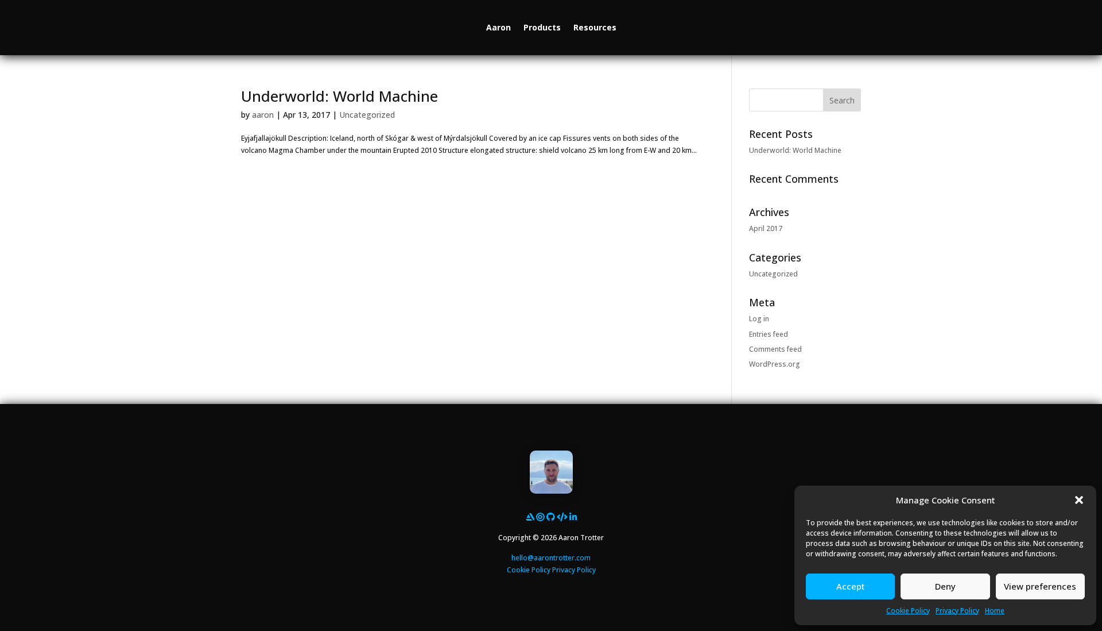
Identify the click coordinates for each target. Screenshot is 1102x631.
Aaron (498, 27)
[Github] (550, 516)
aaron (263, 114)
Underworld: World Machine (339, 96)
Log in (759, 319)
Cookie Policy (908, 610)
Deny (945, 586)
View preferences (1040, 586)
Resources (594, 27)
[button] (1079, 500)
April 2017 (765, 228)
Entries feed (768, 334)
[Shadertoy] (540, 516)
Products (542, 27)
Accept (850, 586)
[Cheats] (562, 516)
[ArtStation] (530, 516)
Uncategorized (367, 114)
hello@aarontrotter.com (551, 558)
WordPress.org (774, 364)
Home (994, 610)
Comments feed (775, 349)
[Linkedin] (573, 516)
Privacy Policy (957, 610)
